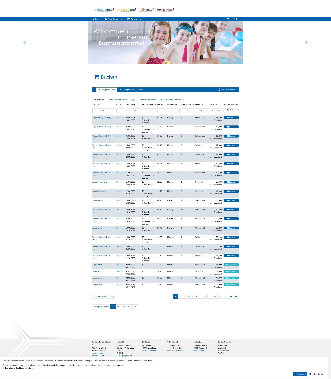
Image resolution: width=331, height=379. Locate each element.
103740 (119, 145)
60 (124, 307)
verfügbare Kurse (108, 90)
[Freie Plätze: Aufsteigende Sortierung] (193, 104)
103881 (119, 191)
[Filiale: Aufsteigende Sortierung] (202, 104)
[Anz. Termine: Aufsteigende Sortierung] (155, 104)
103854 (119, 118)
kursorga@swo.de (124, 356)
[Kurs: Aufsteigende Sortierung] (98, 104)
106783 (119, 209)
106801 (119, 219)
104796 (119, 228)
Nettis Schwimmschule (117, 100)
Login (238, 19)
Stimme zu (301, 374)
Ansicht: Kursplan (228, 90)
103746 (119, 154)
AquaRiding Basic (99, 182)
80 (129, 307)
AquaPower (97, 228)
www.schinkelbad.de (175, 350)
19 (215, 296)
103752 (119, 173)
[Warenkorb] (227, 19)
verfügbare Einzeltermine (132, 90)
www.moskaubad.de (201, 350)
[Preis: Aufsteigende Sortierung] (216, 104)
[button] (25, 42)
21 (225, 296)
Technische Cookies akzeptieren (19, 368)
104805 (119, 284)
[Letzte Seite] (236, 296)
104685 (119, 246)
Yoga (133, 100)
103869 (119, 127)
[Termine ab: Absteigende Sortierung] (137, 104)
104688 (119, 255)
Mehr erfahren (317, 374)
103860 (119, 136)
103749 (119, 164)
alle (103, 111)
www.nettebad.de (149, 350)
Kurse (97, 19)
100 (134, 307)
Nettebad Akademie (148, 100)
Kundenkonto (136, 19)
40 (118, 307)
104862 (119, 265)
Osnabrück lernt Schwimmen (172, 100)
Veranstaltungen (114, 19)
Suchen (232, 110)
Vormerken (232, 265)
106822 (119, 200)
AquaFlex (96, 271)
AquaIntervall (97, 200)
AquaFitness (99, 100)
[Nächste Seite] (231, 296)
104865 (119, 278)
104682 (119, 237)
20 (220, 296)
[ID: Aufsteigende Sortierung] (120, 104)
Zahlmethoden (224, 342)
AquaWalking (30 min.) (101, 118)
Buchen (232, 118)
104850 (119, 271)
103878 (119, 182)
